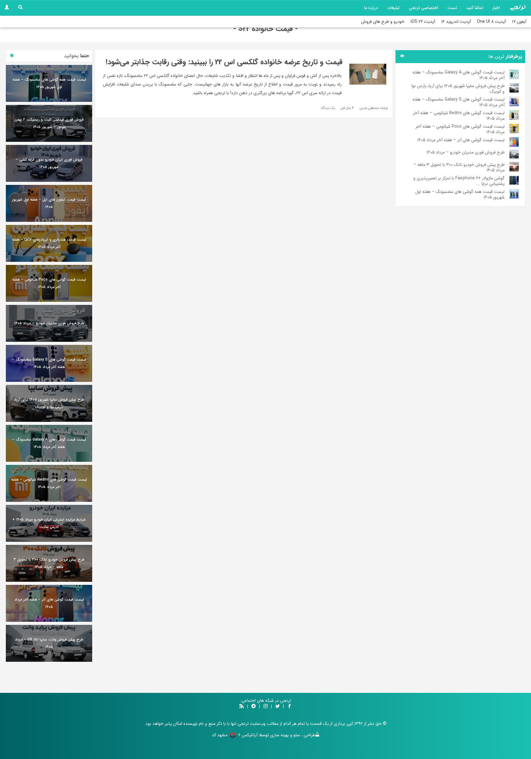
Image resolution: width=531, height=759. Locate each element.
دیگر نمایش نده (265, 430)
